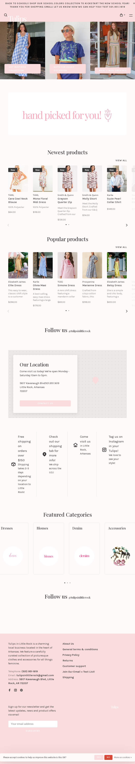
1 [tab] (65, 582)
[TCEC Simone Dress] (67, 265)
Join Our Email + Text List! (79, 671)
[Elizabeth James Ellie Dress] (18, 265)
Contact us (45, 403)
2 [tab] (67, 582)
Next (126, 225)
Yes (99, 757)
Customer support (74, 666)
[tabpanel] (22, 50)
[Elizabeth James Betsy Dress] (117, 265)
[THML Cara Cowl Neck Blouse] (18, 178)
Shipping (68, 677)
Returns (68, 660)
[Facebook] (9, 690)
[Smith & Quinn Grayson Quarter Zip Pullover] (67, 178)
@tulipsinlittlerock (79, 331)
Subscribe (33, 730)
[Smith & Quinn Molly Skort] (92, 178)
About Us (68, 643)
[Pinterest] (21, 690)
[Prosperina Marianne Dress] (92, 265)
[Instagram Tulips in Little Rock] (15, 690)
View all (121, 160)
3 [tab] (70, 582)
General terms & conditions (80, 649)
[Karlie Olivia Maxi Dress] (43, 265)
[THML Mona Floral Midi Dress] (43, 178)
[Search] (6, 15)
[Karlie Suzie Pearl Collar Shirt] (117, 178)
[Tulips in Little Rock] (115, 707)
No (108, 757)
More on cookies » (123, 757)
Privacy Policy (71, 654)
